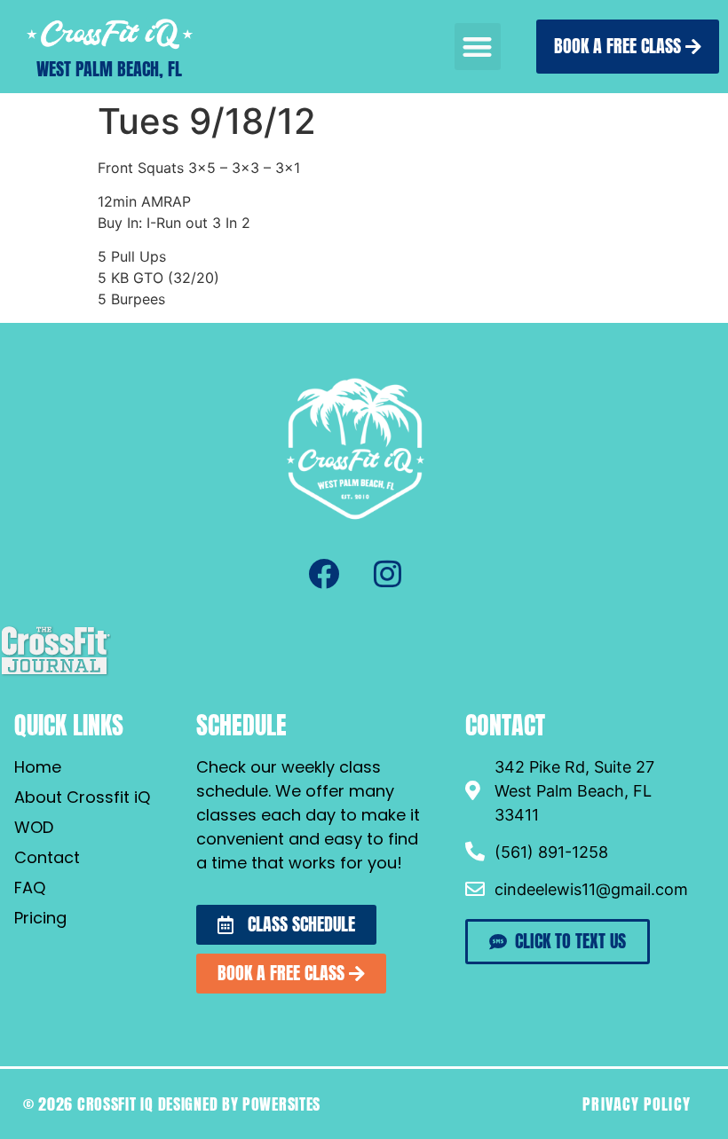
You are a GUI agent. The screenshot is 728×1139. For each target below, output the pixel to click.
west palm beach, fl (109, 68)
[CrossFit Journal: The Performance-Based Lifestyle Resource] (55, 673)
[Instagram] (387, 574)
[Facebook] (323, 574)
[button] (478, 46)
